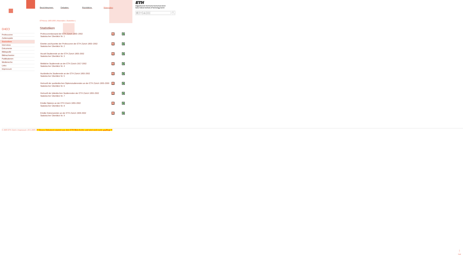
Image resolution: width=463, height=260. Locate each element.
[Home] (137, 13)
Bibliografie (6, 52)
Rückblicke (87, 7)
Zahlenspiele (7, 38)
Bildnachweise (8, 55)
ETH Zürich (12, 130)
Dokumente (7, 48)
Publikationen (7, 59)
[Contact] (141, 13)
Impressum (7, 69)
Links (4, 66)
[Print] (144, 13)
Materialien (108, 7)
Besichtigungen (46, 7)
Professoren (7, 35)
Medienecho (7, 62)
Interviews (6, 45)
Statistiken (71, 21)
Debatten (65, 7)
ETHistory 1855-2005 (48, 21)
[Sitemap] (148, 13)
